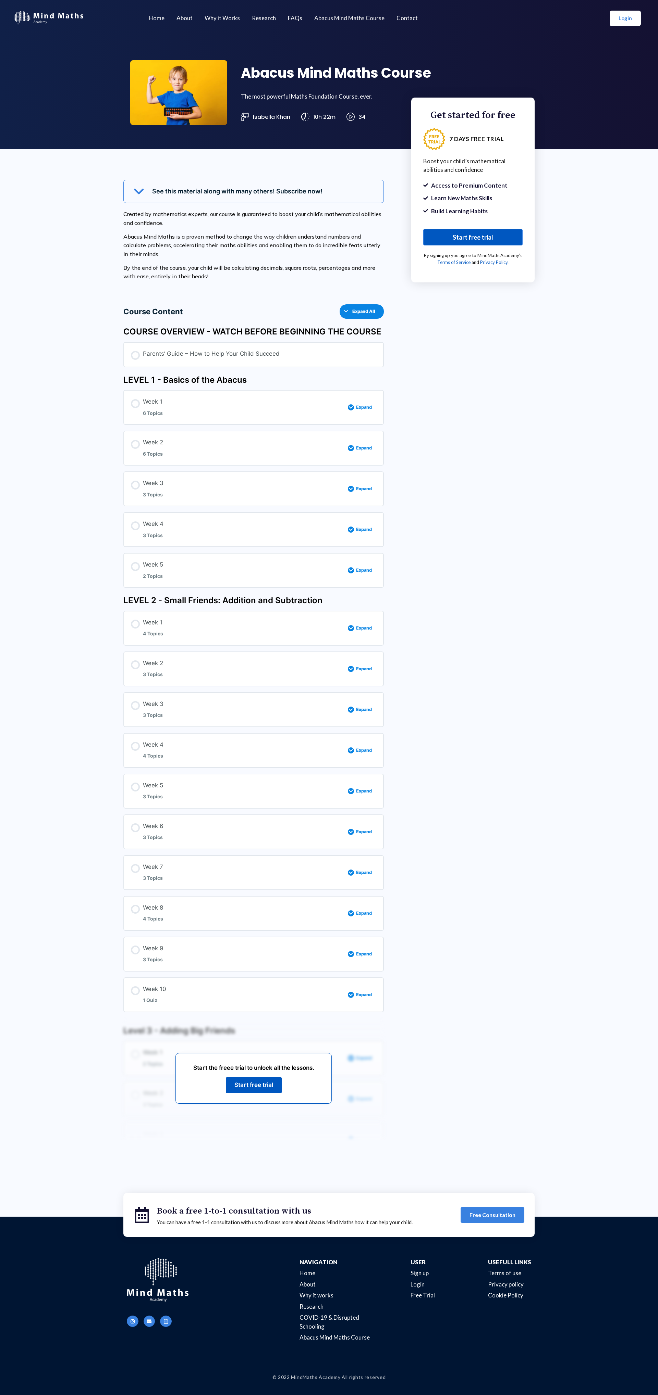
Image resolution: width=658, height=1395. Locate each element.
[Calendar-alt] (166, 1321)
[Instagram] (132, 1321)
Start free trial (253, 1084)
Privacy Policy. (494, 262)
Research (264, 18)
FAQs (295, 18)
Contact (407, 18)
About (184, 18)
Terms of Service (454, 262)
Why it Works (222, 18)
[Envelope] (149, 1321)
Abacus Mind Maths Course (349, 18)
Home (156, 18)
